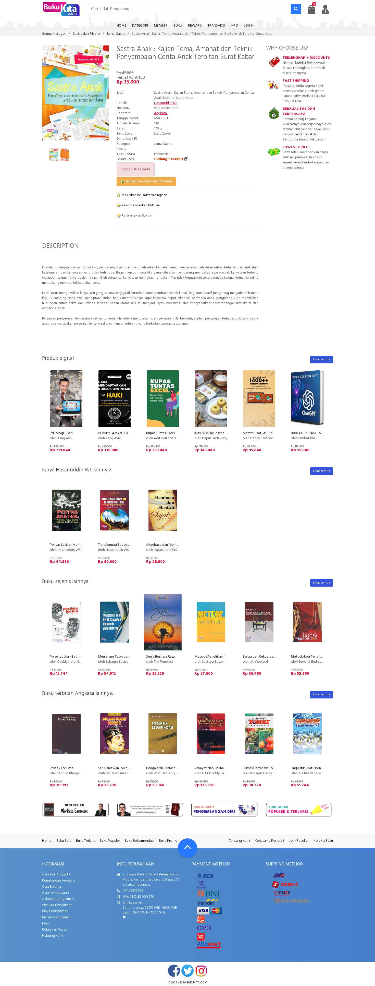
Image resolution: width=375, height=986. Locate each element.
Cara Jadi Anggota (56, 874)
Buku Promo (168, 841)
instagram (201, 970)
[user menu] (325, 9)
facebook (174, 970)
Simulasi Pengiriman (57, 905)
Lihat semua (321, 359)
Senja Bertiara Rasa (160, 657)
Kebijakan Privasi (55, 930)
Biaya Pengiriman (55, 911)
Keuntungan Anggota (59, 881)
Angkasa (161, 113)
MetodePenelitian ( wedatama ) (219, 657)
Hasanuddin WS (165, 103)
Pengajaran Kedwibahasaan (167, 768)
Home (47, 841)
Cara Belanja (51, 887)
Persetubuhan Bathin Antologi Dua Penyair (82, 657)
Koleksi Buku (323, 841)
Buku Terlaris (85, 841)
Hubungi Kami (52, 936)
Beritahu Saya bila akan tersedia (148, 181)
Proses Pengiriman (56, 917)
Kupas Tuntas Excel (160, 433)
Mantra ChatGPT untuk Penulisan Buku (271, 433)
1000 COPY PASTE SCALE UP (312, 433)
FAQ (45, 923)
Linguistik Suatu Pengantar (311, 768)
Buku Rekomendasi (139, 841)
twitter (187, 970)
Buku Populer (110, 841)
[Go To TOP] (187, 848)
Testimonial (303, 134)
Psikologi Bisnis (61, 433)
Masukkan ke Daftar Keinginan (144, 195)
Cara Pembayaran (55, 893)
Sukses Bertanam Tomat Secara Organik (273, 768)
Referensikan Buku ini (137, 216)
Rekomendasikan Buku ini (140, 205)
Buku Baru (63, 841)
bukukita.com (196, 982)
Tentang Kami (239, 841)
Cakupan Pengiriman (58, 899)
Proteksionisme (61, 768)
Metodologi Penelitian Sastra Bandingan (322, 657)
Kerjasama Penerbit (269, 841)
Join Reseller (299, 841)
